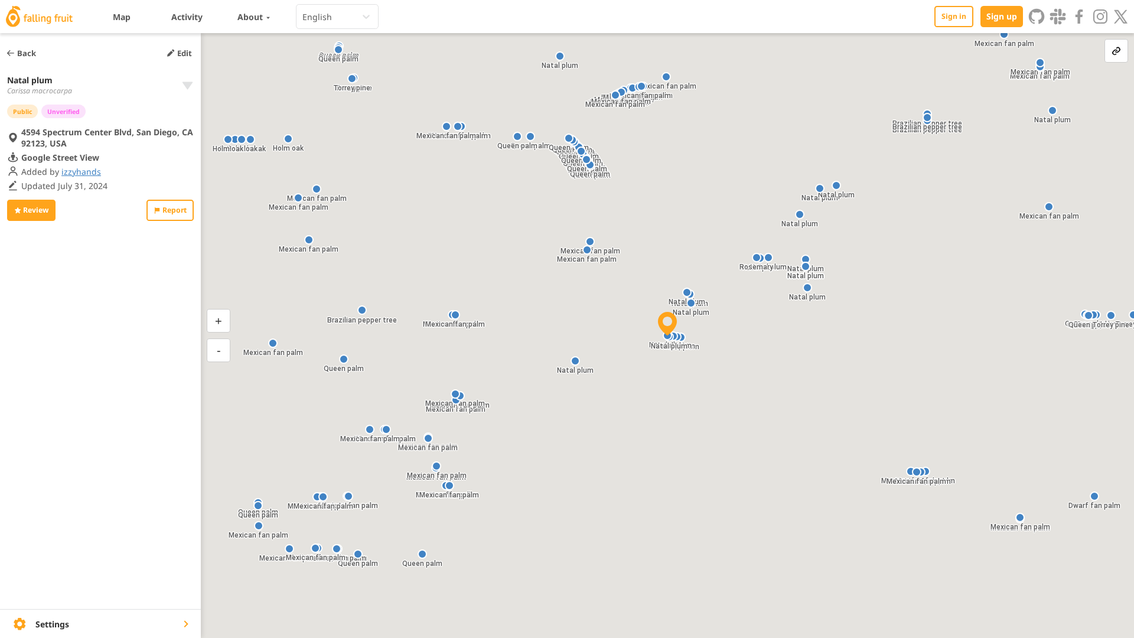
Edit (184, 53)
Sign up (1001, 16)
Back (26, 53)
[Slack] (1057, 16)
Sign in (953, 16)
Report (174, 210)
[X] (1121, 16)
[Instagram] (1100, 16)
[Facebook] (1079, 16)
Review (35, 210)
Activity (187, 16)
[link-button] (1116, 51)
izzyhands (81, 171)
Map (122, 16)
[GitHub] (1036, 16)
